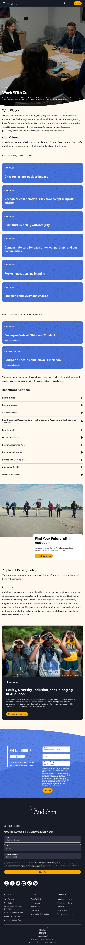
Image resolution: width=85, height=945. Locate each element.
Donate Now (62, 907)
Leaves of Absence (10, 437)
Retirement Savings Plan (13, 445)
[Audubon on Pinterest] (35, 883)
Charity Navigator (42, 930)
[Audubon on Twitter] (18, 883)
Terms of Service (63, 770)
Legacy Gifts (62, 910)
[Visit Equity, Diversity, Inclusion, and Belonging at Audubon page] (42, 651)
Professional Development (14, 459)
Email (45, 748)
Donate (78, 3)
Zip (45, 755)
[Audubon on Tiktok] (29, 883)
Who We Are (9, 899)
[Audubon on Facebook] (12, 883)
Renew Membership (64, 914)
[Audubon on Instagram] (6, 883)
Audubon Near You (64, 899)
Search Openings (44, 556)
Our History (8, 903)
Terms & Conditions (54, 785)
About (5, 87)
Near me (64, 3)
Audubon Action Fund (13, 920)
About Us (13, 682)
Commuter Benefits (11, 467)
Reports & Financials (12, 916)
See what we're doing (17, 714)
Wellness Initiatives (11, 474)
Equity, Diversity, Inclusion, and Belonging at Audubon (39, 692)
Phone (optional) (49, 762)
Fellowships (35, 903)
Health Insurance (9, 398)
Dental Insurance (9, 405)
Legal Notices (31, 942)
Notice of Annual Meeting (14, 913)
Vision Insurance (9, 412)
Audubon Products (64, 903)
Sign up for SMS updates (40, 914)
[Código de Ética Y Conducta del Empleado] (42, 357)
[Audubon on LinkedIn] (23, 883)
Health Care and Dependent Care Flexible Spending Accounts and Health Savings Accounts (39, 421)
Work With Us (36, 899)
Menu (4, 3)
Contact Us (35, 910)
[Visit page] (41, 510)
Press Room (35, 907)
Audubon (12, 3)
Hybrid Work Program (12, 452)
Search (70, 3)
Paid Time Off (8, 430)
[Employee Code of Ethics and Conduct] (42, 332)
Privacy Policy (51, 770)
